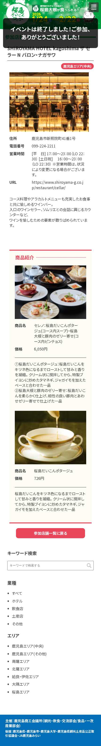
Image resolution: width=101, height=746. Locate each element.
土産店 (17, 616)
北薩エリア (21, 669)
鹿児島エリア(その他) (29, 653)
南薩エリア (21, 661)
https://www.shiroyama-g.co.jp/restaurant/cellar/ (57, 184)
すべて (17, 593)
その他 (17, 624)
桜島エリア (21, 692)
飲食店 (17, 608)
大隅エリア (21, 684)
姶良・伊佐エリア (25, 676)
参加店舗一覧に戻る (50, 533)
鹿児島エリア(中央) (28, 646)
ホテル (17, 601)
